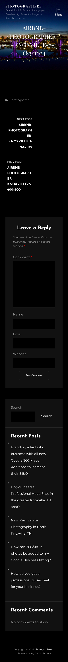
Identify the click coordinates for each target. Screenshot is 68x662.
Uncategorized (19, 100)
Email (17, 334)
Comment (22, 257)
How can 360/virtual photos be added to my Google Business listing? (31, 553)
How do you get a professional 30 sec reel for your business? (30, 580)
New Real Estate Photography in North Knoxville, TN (28, 526)
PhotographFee (23, 6)
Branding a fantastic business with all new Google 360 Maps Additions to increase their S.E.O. (28, 460)
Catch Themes (43, 653)
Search (16, 407)
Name (18, 314)
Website (19, 354)
